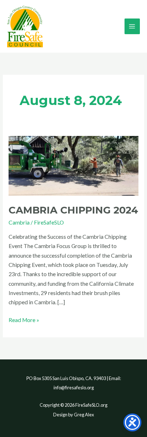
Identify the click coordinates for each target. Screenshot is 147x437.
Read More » (24, 319)
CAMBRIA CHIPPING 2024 (73, 210)
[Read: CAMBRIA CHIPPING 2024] (73, 165)
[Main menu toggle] (132, 26)
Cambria (19, 222)
